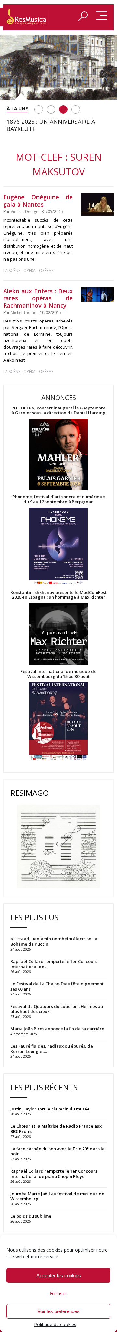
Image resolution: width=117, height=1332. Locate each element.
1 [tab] (38, 109)
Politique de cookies (55, 1324)
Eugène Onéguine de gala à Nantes (38, 200)
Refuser (58, 1293)
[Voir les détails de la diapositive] (58, 67)
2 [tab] (51, 109)
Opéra (29, 270)
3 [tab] (63, 109)
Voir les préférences (58, 1311)
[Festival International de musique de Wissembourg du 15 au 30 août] (58, 721)
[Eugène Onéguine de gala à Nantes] (97, 204)
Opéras (46, 270)
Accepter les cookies (58, 1275)
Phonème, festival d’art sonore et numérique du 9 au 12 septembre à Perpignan (58, 499)
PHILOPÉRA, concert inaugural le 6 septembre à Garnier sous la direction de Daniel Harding (58, 410)
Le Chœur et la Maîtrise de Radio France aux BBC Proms (56, 1128)
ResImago (29, 792)
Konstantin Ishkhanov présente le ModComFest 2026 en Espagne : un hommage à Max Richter (58, 595)
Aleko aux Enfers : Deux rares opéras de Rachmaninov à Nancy (38, 298)
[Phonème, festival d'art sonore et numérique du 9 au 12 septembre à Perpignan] (58, 547)
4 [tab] (76, 109)
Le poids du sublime (30, 1216)
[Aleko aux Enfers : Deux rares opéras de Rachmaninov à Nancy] (97, 294)
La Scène (11, 270)
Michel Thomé (23, 312)
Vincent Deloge (24, 211)
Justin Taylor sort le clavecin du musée (50, 1109)
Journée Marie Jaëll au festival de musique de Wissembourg (57, 1196)
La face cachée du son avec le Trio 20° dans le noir (57, 1151)
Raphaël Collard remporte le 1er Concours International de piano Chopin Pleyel (53, 1173)
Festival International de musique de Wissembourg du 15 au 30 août (58, 674)
